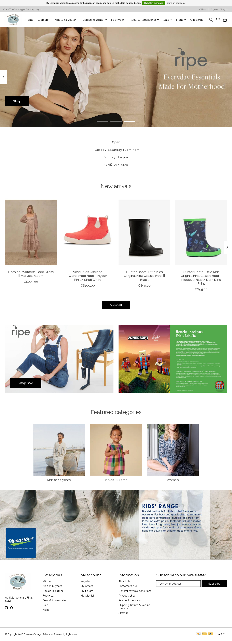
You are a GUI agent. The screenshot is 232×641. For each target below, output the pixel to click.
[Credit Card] (198, 634)
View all (116, 305)
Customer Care (128, 585)
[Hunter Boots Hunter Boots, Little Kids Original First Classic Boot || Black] (144, 232)
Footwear (48, 595)
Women (173, 480)
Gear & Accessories (54, 600)
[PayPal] (204, 634)
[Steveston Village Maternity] (13, 20)
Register (85, 581)
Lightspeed (72, 634)
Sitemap (124, 612)
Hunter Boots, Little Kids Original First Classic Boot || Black (144, 275)
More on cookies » (176, 3)
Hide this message (153, 3)
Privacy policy (127, 595)
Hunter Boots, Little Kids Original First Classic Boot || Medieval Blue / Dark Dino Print (201, 277)
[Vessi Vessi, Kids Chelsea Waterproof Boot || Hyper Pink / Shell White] (88, 232)
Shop (17, 101)
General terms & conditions (135, 590)
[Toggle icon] (211, 20)
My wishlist (87, 595)
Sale (45, 605)
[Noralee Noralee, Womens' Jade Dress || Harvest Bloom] (31, 232)
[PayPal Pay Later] (210, 634)
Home (29, 19)
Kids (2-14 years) (59, 480)
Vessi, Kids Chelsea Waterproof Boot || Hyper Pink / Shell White (87, 275)
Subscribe (214, 583)
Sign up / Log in (219, 9)
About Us (124, 581)
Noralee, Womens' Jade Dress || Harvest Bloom (31, 274)
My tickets (87, 590)
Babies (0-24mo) (115, 480)
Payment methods (129, 600)
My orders (87, 585)
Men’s (46, 609)
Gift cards (196, 19)
